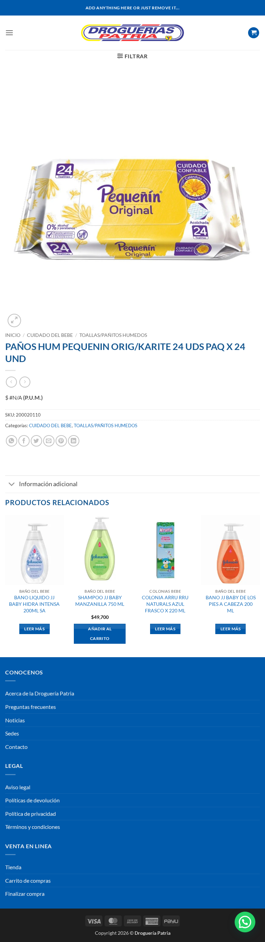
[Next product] (11, 382)
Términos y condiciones (32, 826)
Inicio (12, 335)
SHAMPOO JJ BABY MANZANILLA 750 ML (99, 600)
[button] (9, 32)
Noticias (15, 720)
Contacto (16, 746)
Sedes (12, 733)
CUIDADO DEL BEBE (50, 335)
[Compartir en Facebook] (24, 441)
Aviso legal (17, 787)
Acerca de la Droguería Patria (39, 693)
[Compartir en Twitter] (36, 441)
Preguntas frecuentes (30, 706)
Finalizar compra (25, 893)
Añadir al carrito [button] (99, 634)
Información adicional (48, 484)
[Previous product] (24, 382)
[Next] (259, 585)
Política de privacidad (30, 813)
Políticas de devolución (32, 800)
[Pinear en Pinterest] (61, 441)
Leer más (34, 629)
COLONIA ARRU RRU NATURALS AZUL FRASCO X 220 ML (165, 603)
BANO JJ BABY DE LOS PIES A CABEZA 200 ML (231, 603)
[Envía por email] (49, 441)
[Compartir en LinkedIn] (73, 441)
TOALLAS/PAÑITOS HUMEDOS (113, 335)
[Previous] (5, 585)
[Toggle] (12, 485)
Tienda (13, 867)
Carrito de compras (28, 880)
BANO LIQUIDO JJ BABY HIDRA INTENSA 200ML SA (34, 603)
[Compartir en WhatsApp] (11, 441)
